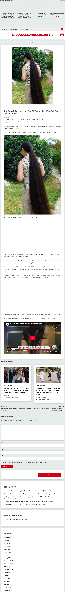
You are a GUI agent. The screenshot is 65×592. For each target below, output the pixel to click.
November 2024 (8, 581)
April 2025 (7, 567)
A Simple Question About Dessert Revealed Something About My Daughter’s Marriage (28, 484)
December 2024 (8, 578)
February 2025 (8, 572)
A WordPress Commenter (11, 502)
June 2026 (7, 526)
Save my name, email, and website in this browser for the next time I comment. (25, 445)
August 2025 (7, 555)
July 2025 (6, 558)
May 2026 (7, 528)
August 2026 (7, 520)
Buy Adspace (5, 21)
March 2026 (7, 534)
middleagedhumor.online (32, 27)
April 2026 (7, 531)
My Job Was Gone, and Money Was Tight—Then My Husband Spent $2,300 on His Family (16, 373)
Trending (10, 368)
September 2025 (8, 552)
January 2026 (7, 540)
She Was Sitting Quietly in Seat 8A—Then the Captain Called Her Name (24, 487)
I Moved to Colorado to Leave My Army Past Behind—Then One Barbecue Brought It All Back (48, 374)
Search (50, 457)
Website (3, 438)
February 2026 (8, 537)
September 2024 (8, 587)
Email (3, 432)
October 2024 (8, 584)
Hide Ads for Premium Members (19, 21)
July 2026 (6, 523)
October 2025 (8, 549)
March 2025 (7, 570)
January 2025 (7, 575)
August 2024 (7, 590)
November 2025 (8, 546)
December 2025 (8, 543)
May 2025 (7, 564)
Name (3, 425)
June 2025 (7, 561)
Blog (5, 100)
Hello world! (23, 502)
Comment (4, 406)
